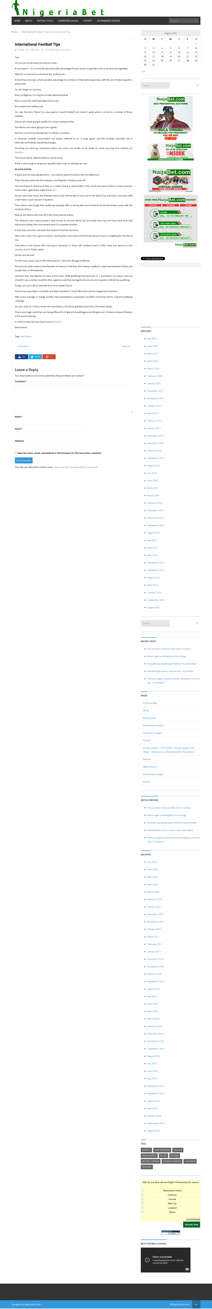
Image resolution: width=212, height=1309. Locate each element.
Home (17, 20)
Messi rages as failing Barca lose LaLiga (166, 656)
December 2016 (155, 435)
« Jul (143, 71)
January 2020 (154, 383)
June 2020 (152, 346)
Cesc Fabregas (162, 1150)
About (28, 20)
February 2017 (154, 420)
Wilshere (147, 1167)
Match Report (150, 766)
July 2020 (152, 338)
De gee (163, 1156)
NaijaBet (19, 152)
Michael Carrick (150, 1161)
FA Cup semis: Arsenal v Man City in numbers (169, 648)
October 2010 (154, 592)
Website (19, 441)
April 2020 (152, 361)
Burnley (146, 1150)
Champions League (68, 20)
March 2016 (153, 495)
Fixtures (147, 759)
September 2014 (155, 570)
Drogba (175, 1156)
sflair (21, 50)
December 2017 (155, 391)
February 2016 (154, 503)
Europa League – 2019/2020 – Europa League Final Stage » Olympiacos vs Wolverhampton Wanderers (168, 749)
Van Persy (190, 1161)
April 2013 (152, 585)
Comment (21, 381)
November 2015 (155, 518)
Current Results (193, 1219)
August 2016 (153, 465)
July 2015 (152, 540)
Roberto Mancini (172, 1161)
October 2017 (154, 406)
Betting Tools (45, 20)
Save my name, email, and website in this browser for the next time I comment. (60, 453)
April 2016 (152, 488)
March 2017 (153, 413)
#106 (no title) (150, 703)
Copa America (149, 1156)
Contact (87, 20)
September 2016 (155, 458)
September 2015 (155, 525)
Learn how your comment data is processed (75, 467)
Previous (24, 346)
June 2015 (152, 547)
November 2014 (155, 562)
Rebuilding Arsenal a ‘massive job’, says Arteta (170, 671)
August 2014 (153, 577)
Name (19, 416)
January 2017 (154, 428)
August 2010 (153, 607)
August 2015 (153, 532)
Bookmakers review (108, 20)
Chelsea (178, 1150)
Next (125, 346)
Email (18, 428)
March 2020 (153, 368)
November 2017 (155, 398)
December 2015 (155, 510)
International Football (32, 32)
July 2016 (152, 473)
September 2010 (155, 600)
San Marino (26, 336)
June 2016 (152, 480)
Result (146, 781)
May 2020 (152, 353)
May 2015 (152, 555)
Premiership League (153, 774)
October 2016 (154, 450)
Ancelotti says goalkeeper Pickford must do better (172, 663)
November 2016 (155, 443)
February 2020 (154, 376)
